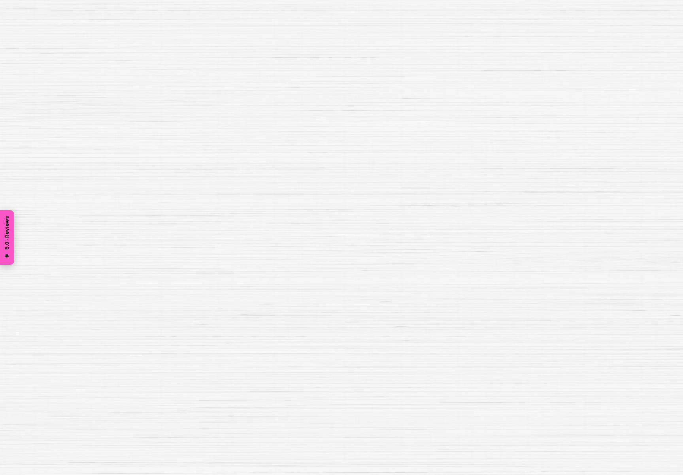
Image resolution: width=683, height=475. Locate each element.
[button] (489, 28)
